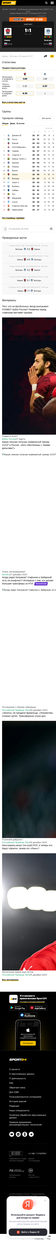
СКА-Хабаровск (19, 147)
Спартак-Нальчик (20, 206)
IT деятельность (17, 1078)
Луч (13, 194)
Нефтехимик (17, 210)
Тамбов (15, 151)
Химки (7, 40)
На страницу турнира (13, 218)
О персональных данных (21, 1074)
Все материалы (10, 979)
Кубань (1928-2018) (20, 159)
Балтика (15, 186)
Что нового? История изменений (32, 1002)
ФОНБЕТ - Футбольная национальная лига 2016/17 (29, 9)
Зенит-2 (15, 182)
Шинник (15, 163)
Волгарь (48, 40)
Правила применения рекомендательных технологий (25, 1123)
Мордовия (16, 198)
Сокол (14, 202)
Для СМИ (14, 1092)
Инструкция (28, 1043)
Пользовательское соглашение (25, 1096)
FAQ (11, 1083)
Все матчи (46, 118)
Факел (15, 170)
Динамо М (16, 135)
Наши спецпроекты (19, 1110)
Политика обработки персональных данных (27, 1116)
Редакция (14, 1106)
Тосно (14, 139)
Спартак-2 (16, 155)
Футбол (5, 9)
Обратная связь (17, 1087)
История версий (17, 1101)
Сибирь (15, 190)
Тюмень (15, 166)
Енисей (15, 143)
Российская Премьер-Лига (16, 710)
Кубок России (9, 439)
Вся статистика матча (13, 102)
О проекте (14, 1069)
